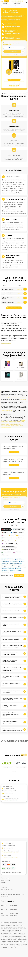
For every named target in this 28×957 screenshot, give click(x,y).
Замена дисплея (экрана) (10, 421)
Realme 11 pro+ (14, 913)
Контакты (3, 882)
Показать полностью (6, 343)
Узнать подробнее (14, 452)
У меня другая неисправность (14, 307)
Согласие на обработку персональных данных (12, 894)
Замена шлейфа (13, 424)
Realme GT (3, 913)
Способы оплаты (5, 896)
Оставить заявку (19, 575)
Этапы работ (13, 93)
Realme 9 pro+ (14, 915)
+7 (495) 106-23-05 (17, 1)
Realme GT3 (4, 909)
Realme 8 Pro (4, 905)
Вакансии (3, 885)
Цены (20, 93)
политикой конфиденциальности (14, 54)
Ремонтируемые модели (7, 889)
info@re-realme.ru (8, 793)
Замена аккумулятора (11, 422)
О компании (4, 887)
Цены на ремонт (14, 79)
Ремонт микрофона (15, 425)
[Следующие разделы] (27, 93)
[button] (22, 755)
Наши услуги (4, 892)
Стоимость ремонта (5, 878)
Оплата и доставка (5, 880)
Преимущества (5, 93)
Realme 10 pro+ (4, 915)
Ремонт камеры (19, 422)
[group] (7, 764)
